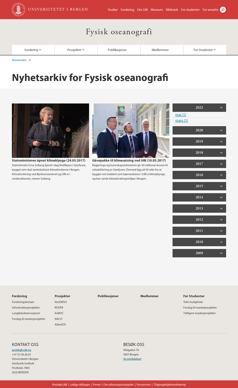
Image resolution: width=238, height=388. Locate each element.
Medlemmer (160, 50)
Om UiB (142, 9)
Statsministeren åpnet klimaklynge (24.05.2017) (48, 160)
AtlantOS (60, 324)
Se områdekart (132, 359)
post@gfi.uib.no (21, 350)
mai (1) (180, 114)
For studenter (190, 9)
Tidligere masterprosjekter (199, 313)
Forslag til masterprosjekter (28, 319)
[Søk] (223, 9)
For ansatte (210, 9)
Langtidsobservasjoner (26, 313)
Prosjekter (74, 50)
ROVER (59, 307)
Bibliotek (172, 9)
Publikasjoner (117, 50)
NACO (58, 319)
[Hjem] (19, 9)
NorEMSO (61, 302)
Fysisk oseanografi (119, 32)
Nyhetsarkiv (19, 60)
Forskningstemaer (23, 302)
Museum (157, 9)
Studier (113, 9)
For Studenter (203, 50)
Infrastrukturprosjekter (26, 307)
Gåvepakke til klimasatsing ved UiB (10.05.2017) (129, 160)
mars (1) (181, 120)
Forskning (127, 9)
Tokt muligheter (193, 302)
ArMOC (59, 313)
